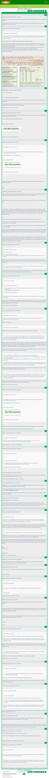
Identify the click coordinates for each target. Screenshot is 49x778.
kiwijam (4, 498)
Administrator (5, 578)
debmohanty (5, 17)
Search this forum (6, 775)
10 (43, 10)
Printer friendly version (7, 777)
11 (45, 10)
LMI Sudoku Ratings (41, 485)
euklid (3, 567)
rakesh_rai (4, 28)
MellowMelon (5, 191)
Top (45, 15)
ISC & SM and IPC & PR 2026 (24, 7)
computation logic (15, 535)
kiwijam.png (5, 555)
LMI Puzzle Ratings (10, 485)
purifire (3, 142)
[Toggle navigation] (46, 2)
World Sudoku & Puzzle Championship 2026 (24, 5)
